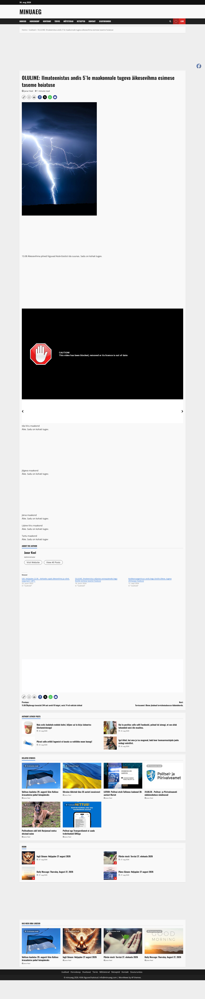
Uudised (22, 21)
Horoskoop (34, 21)
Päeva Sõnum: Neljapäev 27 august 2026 (110, 873)
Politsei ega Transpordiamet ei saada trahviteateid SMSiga (79, 832)
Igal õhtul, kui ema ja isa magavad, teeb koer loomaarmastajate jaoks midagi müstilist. (110, 743)
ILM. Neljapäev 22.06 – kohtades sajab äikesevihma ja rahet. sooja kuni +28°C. (46, 579)
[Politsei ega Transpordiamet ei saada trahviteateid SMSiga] (82, 814)
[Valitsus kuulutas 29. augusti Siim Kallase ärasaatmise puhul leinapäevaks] (41, 776)
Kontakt (92, 21)
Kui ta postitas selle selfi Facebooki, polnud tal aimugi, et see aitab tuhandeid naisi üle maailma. (110, 727)
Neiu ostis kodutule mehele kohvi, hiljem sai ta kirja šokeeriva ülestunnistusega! (28, 727)
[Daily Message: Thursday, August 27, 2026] (164, 941)
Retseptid (81, 21)
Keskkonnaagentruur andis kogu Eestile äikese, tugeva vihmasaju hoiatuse (150, 579)
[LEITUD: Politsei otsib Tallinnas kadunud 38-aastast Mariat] (123, 776)
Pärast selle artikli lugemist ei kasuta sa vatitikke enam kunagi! (28, 743)
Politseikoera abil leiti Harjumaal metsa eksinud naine (39, 832)
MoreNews (123, 977)
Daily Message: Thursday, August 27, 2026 (28, 873)
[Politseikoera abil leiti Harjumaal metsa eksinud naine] (41, 814)
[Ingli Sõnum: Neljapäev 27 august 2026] (82, 941)
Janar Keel (28, 91)
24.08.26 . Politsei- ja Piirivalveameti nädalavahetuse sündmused (161, 793)
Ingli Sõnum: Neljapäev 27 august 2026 (28, 857)
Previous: (52, 704)
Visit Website (33, 562)
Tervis (57, 21)
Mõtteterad (68, 21)
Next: (159, 704)
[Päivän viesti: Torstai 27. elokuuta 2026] (123, 941)
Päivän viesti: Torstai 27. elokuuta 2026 (110, 857)
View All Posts (53, 562)
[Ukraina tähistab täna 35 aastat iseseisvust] (82, 776)
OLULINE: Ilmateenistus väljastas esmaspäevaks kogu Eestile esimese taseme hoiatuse (96, 579)
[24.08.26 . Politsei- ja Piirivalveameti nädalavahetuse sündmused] (164, 776)
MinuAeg (30, 11)
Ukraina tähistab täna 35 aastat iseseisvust (81, 791)
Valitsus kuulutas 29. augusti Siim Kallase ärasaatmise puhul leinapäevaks (40, 793)
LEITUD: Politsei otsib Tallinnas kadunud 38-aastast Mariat (123, 793)
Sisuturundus (105, 21)
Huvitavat (47, 21)
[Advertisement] (90, 53)
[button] (170, 21)
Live (182, 21)
